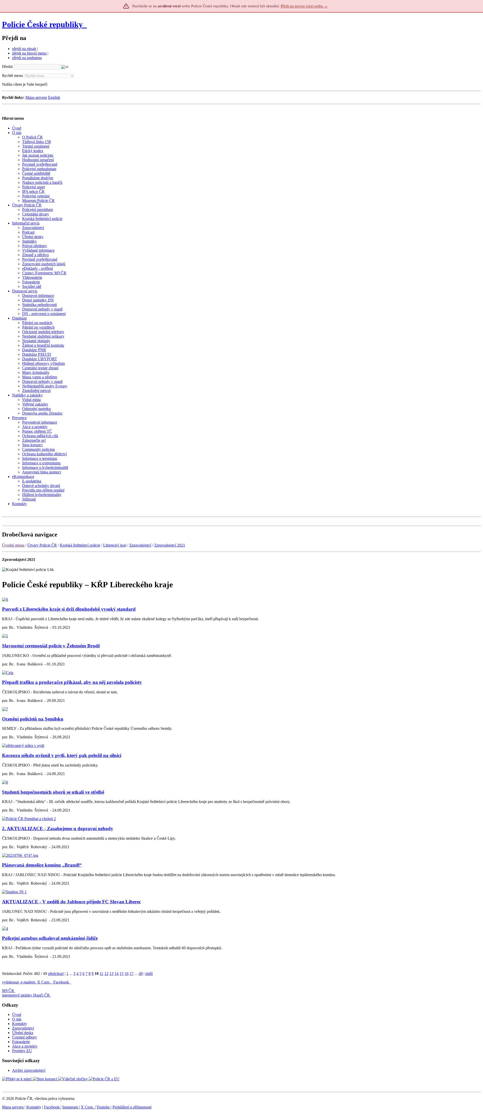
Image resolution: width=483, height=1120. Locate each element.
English (54, 97)
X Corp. (44, 982)
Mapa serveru (36, 97)
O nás (16, 1019)
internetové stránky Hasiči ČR (26, 995)
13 (111, 973)
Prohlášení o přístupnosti (131, 1107)
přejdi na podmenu (27, 58)
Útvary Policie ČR (42, 545)
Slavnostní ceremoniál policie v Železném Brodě (51, 645)
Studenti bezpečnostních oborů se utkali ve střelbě (53, 792)
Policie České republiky (42, 24)
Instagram (70, 1107)
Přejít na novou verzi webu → (304, 6)
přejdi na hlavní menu (29, 53)
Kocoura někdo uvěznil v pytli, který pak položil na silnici (61, 755)
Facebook (61, 982)
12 (106, 973)
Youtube (103, 1107)
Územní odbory (24, 1037)
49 (141, 973)
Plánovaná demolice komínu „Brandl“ (42, 865)
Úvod (16, 1014)
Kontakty (19, 1023)
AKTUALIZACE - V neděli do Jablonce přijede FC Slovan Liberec (71, 901)
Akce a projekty (24, 1046)
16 (127, 973)
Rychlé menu (12, 75)
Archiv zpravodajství (28, 1070)
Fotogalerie (21, 1042)
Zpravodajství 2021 (169, 545)
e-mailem (28, 982)
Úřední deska (22, 1033)
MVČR (8, 991)
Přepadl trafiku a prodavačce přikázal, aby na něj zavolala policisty (72, 682)
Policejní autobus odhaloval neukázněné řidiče (50, 938)
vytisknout (10, 982)
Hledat (7, 66)
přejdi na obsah (24, 49)
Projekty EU (22, 1051)
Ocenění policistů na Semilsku (32, 719)
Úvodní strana (13, 545)
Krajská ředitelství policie (80, 545)
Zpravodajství (140, 545)
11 (101, 973)
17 (132, 973)
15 (121, 973)
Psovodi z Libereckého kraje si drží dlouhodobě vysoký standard (69, 609)
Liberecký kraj (114, 545)
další (149, 973)
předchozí (56, 973)
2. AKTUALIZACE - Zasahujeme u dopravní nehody (57, 828)
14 (116, 973)
